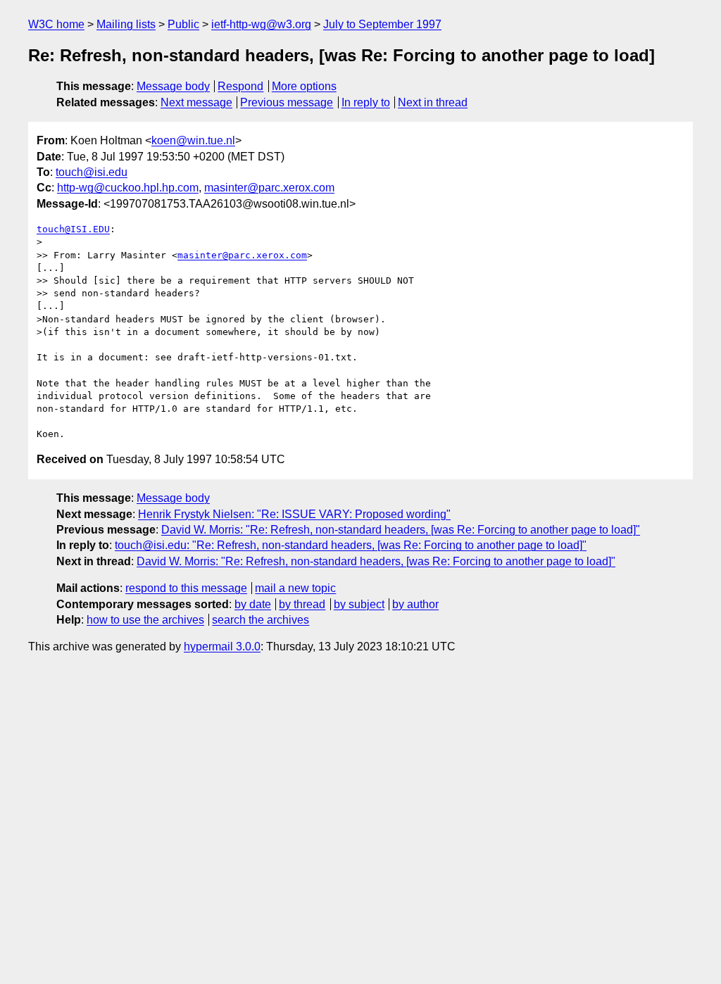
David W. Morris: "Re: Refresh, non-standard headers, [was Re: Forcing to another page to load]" (400, 530)
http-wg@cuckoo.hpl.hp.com (128, 188)
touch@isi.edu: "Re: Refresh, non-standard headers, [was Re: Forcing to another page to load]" (351, 545)
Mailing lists (126, 24)
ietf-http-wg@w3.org (261, 24)
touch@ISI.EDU (73, 229)
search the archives (260, 620)
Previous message (286, 102)
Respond (240, 86)
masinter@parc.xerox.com (269, 188)
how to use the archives (145, 620)
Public (183, 24)
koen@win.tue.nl (193, 140)
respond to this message (186, 588)
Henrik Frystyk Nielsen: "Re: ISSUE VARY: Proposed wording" (294, 514)
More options (304, 86)
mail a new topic (295, 588)
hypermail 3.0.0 (222, 646)
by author (415, 604)
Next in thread (433, 102)
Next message (196, 102)
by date (252, 604)
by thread (302, 604)
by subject (359, 604)
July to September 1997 (382, 24)
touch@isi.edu (91, 172)
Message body (173, 86)
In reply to (365, 102)
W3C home (56, 24)
